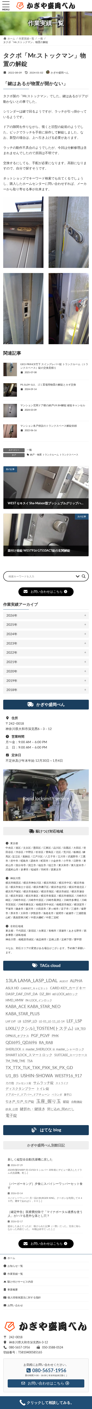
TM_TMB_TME (15, 1061)
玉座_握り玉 (48, 1101)
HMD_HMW (15, 1000)
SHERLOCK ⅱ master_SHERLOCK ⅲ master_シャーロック (45, 1049)
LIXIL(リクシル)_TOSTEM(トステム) (39, 1028)
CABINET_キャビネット (34, 988)
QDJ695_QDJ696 (21, 1043)
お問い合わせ (15, 1305)
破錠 (66, 1101)
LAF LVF (11, 1021)
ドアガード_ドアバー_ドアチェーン (28, 1094)
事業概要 (12, 1289)
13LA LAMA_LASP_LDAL (32, 980)
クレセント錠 (23, 1083)
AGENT (63, 981)
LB (19, 1021)
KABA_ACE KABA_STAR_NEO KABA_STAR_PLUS (33, 1010)
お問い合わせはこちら (47, 591)
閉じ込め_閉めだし (60, 1109)
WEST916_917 (68, 1076)
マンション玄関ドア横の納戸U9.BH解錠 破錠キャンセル (52, 405)
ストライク (62, 1083)
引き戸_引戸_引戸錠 (20, 1101)
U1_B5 (12, 1076)
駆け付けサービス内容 (20, 1281)
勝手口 (68, 1094)
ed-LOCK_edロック (65, 994)
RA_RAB (46, 1043)
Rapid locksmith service (46, 798)
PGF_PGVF (40, 1036)
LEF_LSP (74, 1021)
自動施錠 (76, 1102)
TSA (30, 1061)
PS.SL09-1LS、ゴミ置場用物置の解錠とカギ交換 (48, 384)
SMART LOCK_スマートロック (29, 1055)
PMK (55, 1036)
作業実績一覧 (15, 1274)
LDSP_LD (30, 1021)
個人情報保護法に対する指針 (24, 1297)
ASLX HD (12, 988)
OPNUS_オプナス (17, 1036)
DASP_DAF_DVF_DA (22, 994)
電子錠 (11, 1115)
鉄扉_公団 (12, 1109)
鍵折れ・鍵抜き (32, 1109)
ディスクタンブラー (20, 1088)
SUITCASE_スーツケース (70, 1055)
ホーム (11, 1258)
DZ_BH (45, 994)
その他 (10, 1083)
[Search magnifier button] (84, 576)
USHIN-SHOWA (37, 1075)
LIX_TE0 (80, 1028)
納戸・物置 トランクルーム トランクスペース (54, 455)
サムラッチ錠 (43, 1082)
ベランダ (57, 1094)
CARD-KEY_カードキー (68, 988)
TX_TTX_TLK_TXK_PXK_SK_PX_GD (39, 1067)
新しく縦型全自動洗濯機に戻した (30, 1159)
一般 (29, 450)
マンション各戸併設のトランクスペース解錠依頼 (48, 426)
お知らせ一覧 (15, 1266)
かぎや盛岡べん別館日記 (46, 1145)
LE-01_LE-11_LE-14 (52, 1021)
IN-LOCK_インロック (38, 1000)
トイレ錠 (42, 1088)
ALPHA (76, 981)
